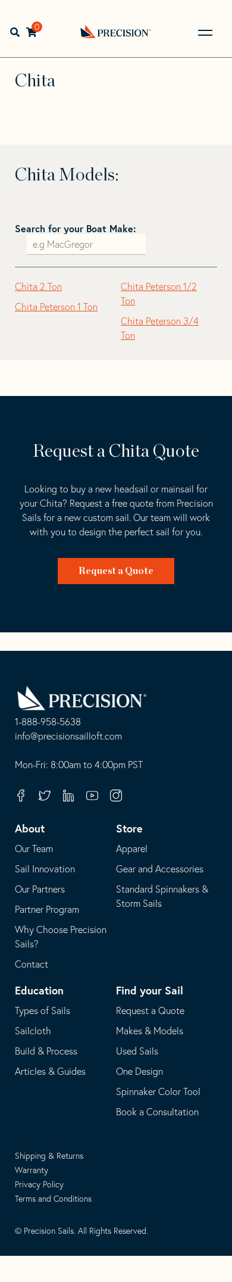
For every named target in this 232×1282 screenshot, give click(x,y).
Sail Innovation (45, 869)
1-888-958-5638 (48, 722)
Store (129, 828)
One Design (139, 1071)
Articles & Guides (50, 1071)
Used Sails (137, 1051)
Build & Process (46, 1051)
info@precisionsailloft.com (68, 736)
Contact (31, 964)
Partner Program (47, 909)
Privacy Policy (39, 1184)
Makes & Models (149, 1031)
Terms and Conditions (53, 1198)
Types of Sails (42, 1010)
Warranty (31, 1170)
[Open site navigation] (205, 33)
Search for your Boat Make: (75, 228)
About (30, 828)
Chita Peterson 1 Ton (56, 307)
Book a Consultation (157, 1112)
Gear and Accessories (159, 869)
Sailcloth (33, 1031)
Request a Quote (116, 571)
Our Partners (40, 889)
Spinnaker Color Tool (158, 1091)
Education (39, 990)
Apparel (132, 848)
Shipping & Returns (49, 1155)
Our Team (34, 848)
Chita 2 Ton (38, 286)
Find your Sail (149, 990)
